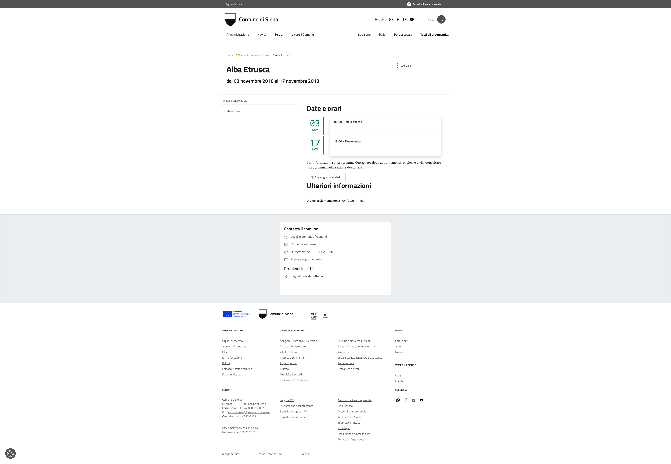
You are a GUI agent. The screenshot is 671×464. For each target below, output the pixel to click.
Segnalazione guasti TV (293, 411)
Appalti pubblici (288, 363)
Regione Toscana (233, 4)
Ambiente (343, 352)
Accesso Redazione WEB (270, 454)
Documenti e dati (232, 374)
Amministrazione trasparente (354, 400)
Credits (305, 454)
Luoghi (399, 375)
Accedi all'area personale (352, 411)
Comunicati (401, 341)
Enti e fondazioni (232, 357)
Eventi (266, 55)
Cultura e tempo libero (293, 346)
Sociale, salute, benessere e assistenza (360, 357)
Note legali (344, 428)
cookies (10, 453)
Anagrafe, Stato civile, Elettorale (299, 341)
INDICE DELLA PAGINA (235, 101)
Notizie (399, 352)
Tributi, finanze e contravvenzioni (357, 346)
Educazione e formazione (294, 380)
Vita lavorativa (288, 352)
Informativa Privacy (349, 422)
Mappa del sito (230, 454)
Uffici (225, 352)
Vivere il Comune (303, 34)
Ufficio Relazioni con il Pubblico (240, 428)
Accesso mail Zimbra (349, 417)
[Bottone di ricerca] (441, 19)
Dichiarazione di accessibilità (354, 434)
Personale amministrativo (237, 369)
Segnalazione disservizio (294, 417)
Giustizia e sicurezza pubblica (354, 341)
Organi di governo (232, 341)
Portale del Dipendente (351, 439)
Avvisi (398, 346)
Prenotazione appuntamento (296, 406)
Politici (226, 363)
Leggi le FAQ (287, 400)
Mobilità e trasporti (291, 374)
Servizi (279, 34)
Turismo (284, 369)
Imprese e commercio (292, 357)
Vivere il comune (248, 55)
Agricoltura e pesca (349, 369)
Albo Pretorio (345, 406)
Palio (382, 34)
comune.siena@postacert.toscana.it (249, 412)
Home (229, 55)
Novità (261, 34)
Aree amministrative (234, 346)
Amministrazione (237, 34)
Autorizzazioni (346, 363)
